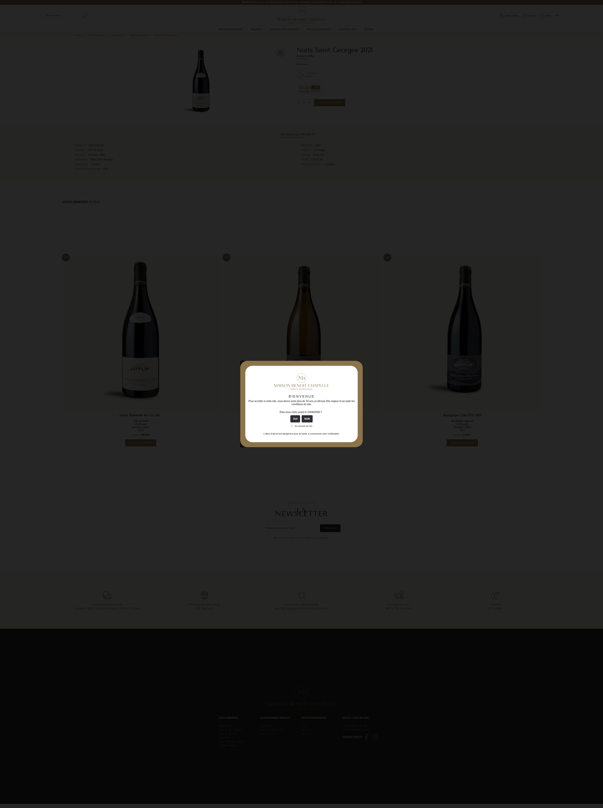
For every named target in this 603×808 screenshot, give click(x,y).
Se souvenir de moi (303, 426)
